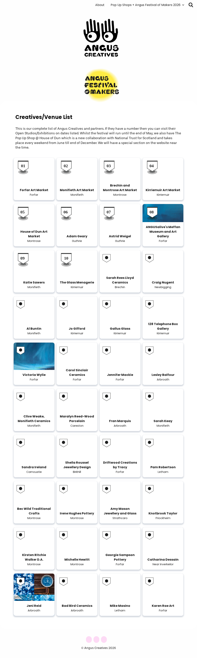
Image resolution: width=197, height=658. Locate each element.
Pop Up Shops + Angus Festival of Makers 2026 (145, 5)
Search (190, 5)
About (99, 5)
